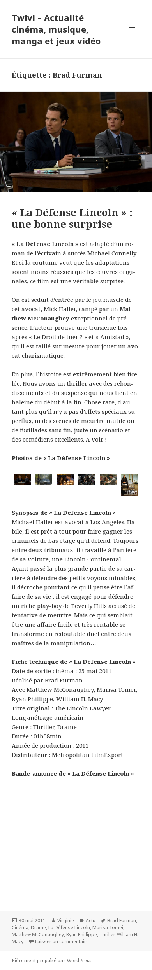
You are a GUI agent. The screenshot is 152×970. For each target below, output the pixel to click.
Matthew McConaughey (38, 934)
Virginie (65, 920)
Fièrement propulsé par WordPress (52, 960)
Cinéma (20, 927)
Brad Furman (121, 920)
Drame (38, 927)
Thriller (107, 934)
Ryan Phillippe (81, 934)
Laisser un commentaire (62, 941)
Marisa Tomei (107, 927)
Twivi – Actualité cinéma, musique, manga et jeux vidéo (56, 29)
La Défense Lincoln (69, 927)
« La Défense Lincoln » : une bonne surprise (72, 218)
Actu (90, 920)
